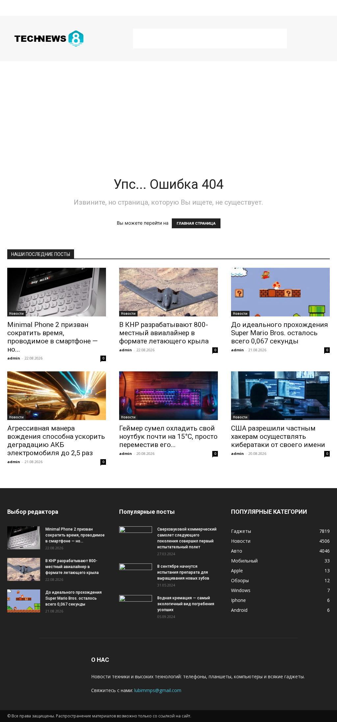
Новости (16, 313)
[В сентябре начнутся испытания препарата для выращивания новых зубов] (135, 574)
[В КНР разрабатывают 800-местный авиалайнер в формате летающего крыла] (168, 292)
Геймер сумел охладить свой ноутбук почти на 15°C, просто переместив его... (168, 436)
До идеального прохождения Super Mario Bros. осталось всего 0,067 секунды (279, 333)
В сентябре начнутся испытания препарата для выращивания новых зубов (183, 572)
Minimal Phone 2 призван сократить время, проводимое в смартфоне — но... (52, 337)
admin (13, 358)
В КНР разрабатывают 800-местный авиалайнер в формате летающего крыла (164, 333)
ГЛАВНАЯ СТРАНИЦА (196, 223)
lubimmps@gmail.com (157, 690)
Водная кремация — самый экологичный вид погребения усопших (185, 604)
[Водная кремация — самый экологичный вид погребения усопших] (135, 606)
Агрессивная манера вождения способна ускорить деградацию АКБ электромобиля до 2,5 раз (56, 440)
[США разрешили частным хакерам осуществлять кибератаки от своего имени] (280, 395)
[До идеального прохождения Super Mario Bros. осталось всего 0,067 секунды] (280, 292)
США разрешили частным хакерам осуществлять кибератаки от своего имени (278, 436)
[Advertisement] (210, 38)
